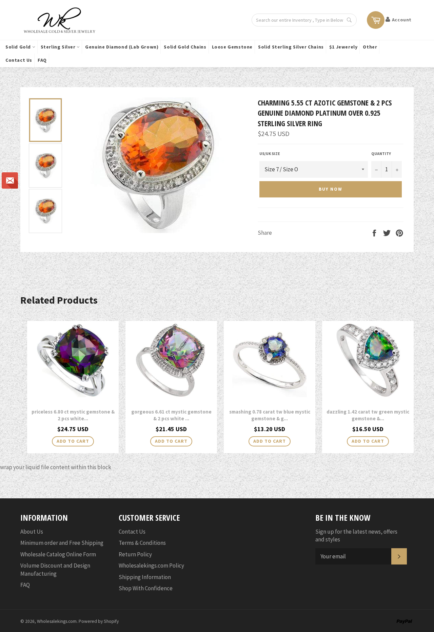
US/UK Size (269, 153)
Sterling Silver (59, 47)
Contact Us (18, 60)
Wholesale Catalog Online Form (58, 554)
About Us (31, 531)
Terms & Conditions (142, 543)
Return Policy (135, 554)
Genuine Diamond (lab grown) (121, 47)
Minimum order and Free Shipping (61, 543)
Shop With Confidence (146, 588)
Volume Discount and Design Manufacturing (55, 569)
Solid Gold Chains (185, 47)
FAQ (42, 60)
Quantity (381, 153)
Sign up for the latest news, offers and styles (356, 535)
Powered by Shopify (99, 621)
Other (370, 47)
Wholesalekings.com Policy (151, 565)
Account (402, 20)
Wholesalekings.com (57, 621)
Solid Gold (18, 47)
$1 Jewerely (343, 47)
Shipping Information (145, 577)
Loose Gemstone (232, 47)
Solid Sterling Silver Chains (291, 47)
